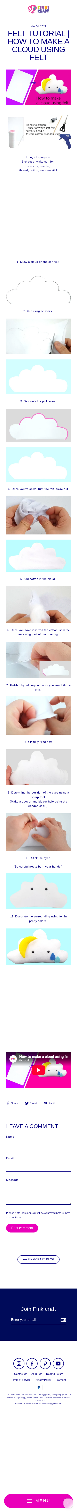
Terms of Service (21, 1379)
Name (10, 1136)
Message (12, 1179)
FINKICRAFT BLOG (40, 1259)
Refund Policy (54, 1374)
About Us (36, 1374)
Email (10, 1158)
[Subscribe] (62, 1320)
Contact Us (20, 1374)
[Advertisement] (38, 216)
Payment (60, 1379)
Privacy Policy (43, 1379)
